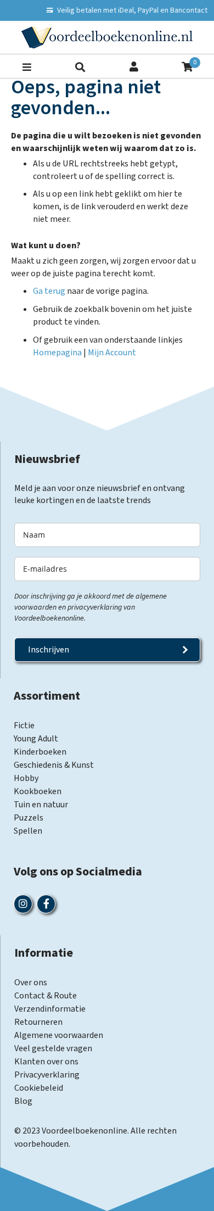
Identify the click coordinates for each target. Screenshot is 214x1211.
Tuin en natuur (41, 805)
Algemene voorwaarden (58, 1035)
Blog (23, 1101)
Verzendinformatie (50, 1009)
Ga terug (49, 291)
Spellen (28, 831)
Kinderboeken (40, 752)
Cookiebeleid (38, 1088)
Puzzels (28, 818)
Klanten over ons (46, 1062)
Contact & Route (45, 996)
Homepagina (57, 353)
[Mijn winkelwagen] (187, 65)
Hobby (26, 778)
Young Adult (36, 739)
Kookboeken (37, 791)
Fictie (24, 725)
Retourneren (38, 1022)
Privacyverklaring (47, 1075)
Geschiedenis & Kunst (54, 765)
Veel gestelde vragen (53, 1048)
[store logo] (107, 37)
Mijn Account (112, 353)
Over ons (30, 982)
